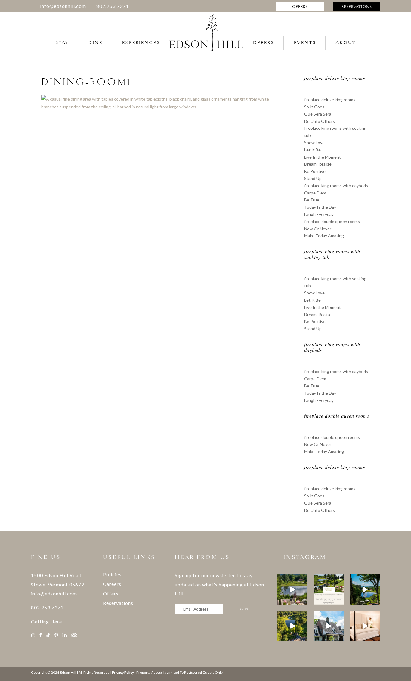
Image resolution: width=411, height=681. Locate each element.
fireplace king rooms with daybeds (336, 185)
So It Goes (314, 106)
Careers (112, 584)
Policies (112, 574)
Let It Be (312, 149)
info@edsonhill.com (63, 6)
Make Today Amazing (324, 235)
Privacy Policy (123, 672)
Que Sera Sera (317, 114)
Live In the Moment (322, 157)
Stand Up (313, 178)
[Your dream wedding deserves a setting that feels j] (292, 589)
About (346, 42)
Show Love (314, 142)
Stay (62, 42)
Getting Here (46, 621)
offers (300, 6)
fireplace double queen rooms (332, 221)
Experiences (141, 42)
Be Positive (315, 171)
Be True (311, 199)
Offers (263, 42)
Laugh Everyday (319, 214)
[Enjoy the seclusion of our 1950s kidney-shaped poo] (365, 589)
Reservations (118, 603)
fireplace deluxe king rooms (329, 99)
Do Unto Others (319, 121)
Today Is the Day (320, 207)
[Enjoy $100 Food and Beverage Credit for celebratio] (329, 626)
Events (305, 42)
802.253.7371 (112, 6)
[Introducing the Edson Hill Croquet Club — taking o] (329, 589)
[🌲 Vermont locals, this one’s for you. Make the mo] (365, 626)
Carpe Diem (315, 192)
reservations (356, 6)
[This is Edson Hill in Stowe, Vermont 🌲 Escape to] (292, 626)
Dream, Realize (318, 163)
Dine (95, 42)
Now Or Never (317, 228)
